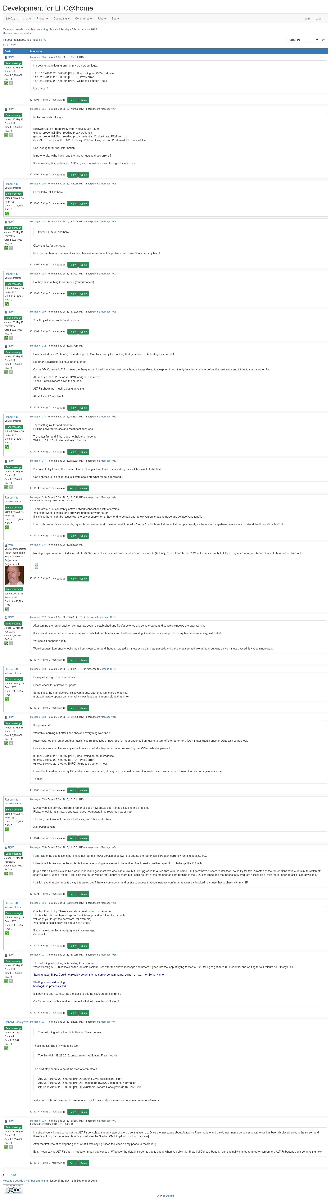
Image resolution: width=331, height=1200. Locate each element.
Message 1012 (38, 345)
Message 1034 (38, 799)
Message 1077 (38, 1021)
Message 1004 (38, 56)
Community (82, 18)
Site (114, 18)
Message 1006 (38, 183)
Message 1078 (38, 1120)
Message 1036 (38, 902)
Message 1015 (38, 497)
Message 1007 (38, 221)
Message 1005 (38, 108)
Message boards (13, 29)
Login (318, 18)
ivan (10, 545)
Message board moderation (17, 33)
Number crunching (36, 29)
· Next (12, 44)
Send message (13, 63)
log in (42, 39)
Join (307, 18)
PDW (10, 57)
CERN (170, 1196)
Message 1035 (38, 847)
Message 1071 (38, 954)
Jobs (100, 18)
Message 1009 (38, 311)
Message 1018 (38, 668)
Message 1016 (38, 544)
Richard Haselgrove (16, 1022)
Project (41, 18)
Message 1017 (38, 617)
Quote (83, 99)
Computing (61, 18)
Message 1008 (38, 273)
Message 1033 (38, 716)
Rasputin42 (12, 184)
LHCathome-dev (18, 18)
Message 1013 (38, 416)
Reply (73, 99)
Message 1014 (38, 460)
